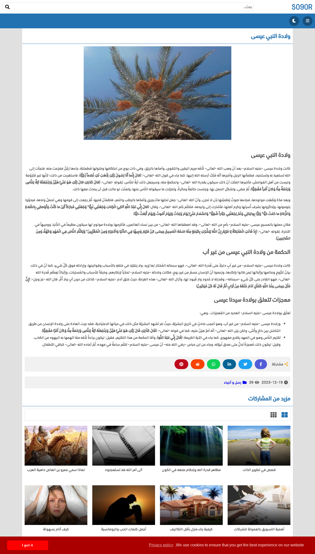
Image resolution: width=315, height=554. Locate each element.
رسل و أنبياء (232, 382)
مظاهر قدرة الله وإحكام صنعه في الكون (191, 470)
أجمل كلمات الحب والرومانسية (123, 529)
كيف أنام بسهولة (56, 529)
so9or (302, 6)
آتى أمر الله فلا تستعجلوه (123, 470)
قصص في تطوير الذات (259, 470)
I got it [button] (27, 545)
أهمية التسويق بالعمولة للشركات (259, 529)
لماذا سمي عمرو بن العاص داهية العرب (56, 470)
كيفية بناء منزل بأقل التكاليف (191, 529)
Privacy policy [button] (161, 545)
